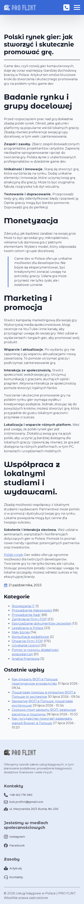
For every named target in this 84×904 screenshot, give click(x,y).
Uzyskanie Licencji (26, 645)
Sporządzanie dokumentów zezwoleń (41, 623)
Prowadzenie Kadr (26, 615)
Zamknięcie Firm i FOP (29, 619)
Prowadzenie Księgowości (32, 610)
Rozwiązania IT (23, 606)
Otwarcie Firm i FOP (27, 641)
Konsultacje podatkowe (30, 637)
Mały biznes (21, 632)
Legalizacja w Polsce (27, 628)
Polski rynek (13, 555)
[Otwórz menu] (77, 7)
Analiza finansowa (25, 659)
